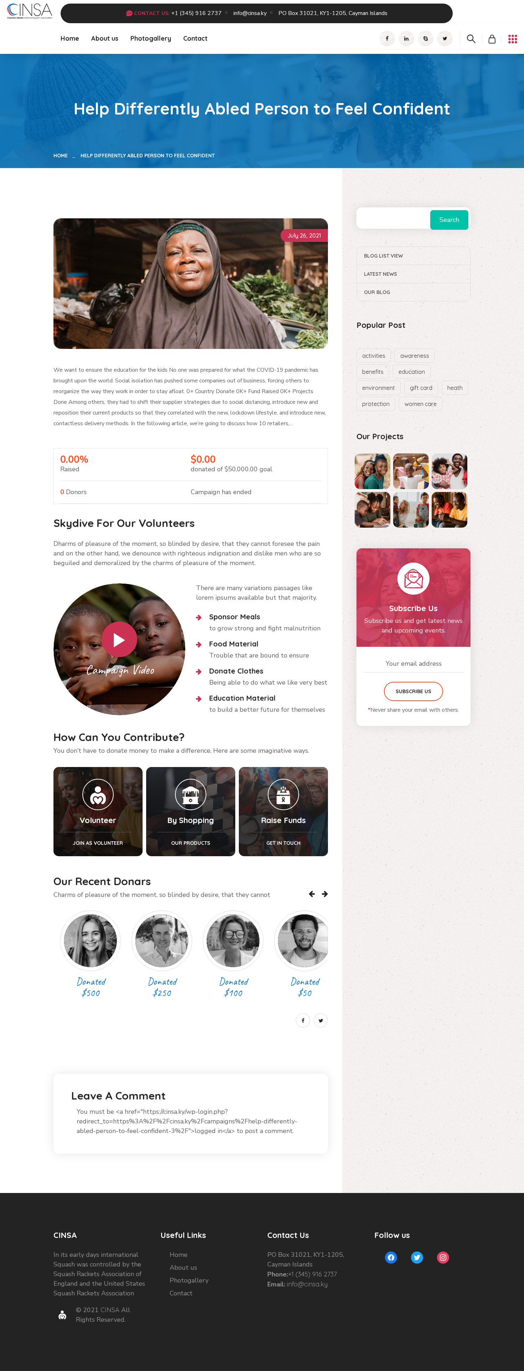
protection (376, 403)
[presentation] (312, 894)
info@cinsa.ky (250, 13)
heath (455, 387)
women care (421, 403)
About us (104, 38)
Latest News (380, 274)
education (412, 371)
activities (373, 355)
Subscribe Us (413, 691)
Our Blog (377, 292)
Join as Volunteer (98, 843)
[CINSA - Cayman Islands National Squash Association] (29, 10)
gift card (421, 387)
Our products (190, 843)
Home (70, 38)
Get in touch (283, 843)
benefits (373, 371)
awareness (414, 355)
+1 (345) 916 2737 (196, 13)
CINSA (110, 1310)
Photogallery (150, 38)
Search (449, 219)
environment (378, 387)
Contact (195, 38)
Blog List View (383, 256)
